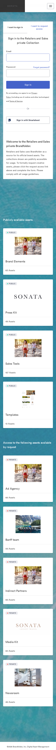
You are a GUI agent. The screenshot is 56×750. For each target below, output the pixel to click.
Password (10, 67)
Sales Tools (12, 363)
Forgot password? (41, 67)
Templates (11, 415)
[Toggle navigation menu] (50, 6)
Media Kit (11, 642)
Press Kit (11, 312)
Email (8, 51)
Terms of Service (16, 101)
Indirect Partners (16, 591)
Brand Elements (15, 261)
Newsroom (12, 693)
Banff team (12, 540)
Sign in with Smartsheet (28, 120)
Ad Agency (12, 488)
